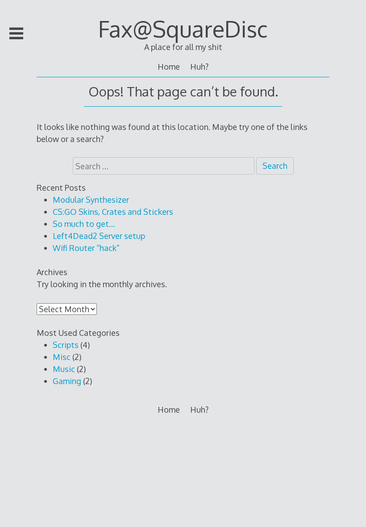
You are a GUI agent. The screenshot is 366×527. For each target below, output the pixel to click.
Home (169, 66)
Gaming (67, 381)
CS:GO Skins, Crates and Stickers (113, 212)
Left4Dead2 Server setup (99, 236)
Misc (62, 357)
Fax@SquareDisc (183, 28)
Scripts (66, 345)
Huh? (199, 66)
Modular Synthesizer (91, 200)
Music (64, 369)
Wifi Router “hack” (86, 248)
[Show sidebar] (16, 33)
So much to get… (84, 224)
